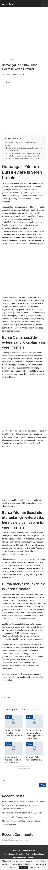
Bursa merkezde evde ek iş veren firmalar (24, 158)
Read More (34, 867)
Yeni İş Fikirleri (8, 4)
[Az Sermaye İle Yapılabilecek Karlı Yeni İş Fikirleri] (14, 748)
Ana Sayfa (17, 851)
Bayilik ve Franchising (35, 854)
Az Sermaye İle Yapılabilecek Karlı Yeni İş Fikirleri (22, 813)
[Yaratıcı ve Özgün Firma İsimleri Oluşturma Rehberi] (14, 721)
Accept (23, 867)
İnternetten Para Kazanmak (24, 858)
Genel (8, 717)
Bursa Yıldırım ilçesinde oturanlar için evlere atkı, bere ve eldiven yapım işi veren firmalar (24, 154)
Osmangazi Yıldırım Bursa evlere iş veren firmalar (21, 143)
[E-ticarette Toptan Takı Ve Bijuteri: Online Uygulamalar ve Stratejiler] (35, 721)
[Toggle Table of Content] (40, 139)
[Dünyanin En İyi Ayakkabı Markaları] (35, 748)
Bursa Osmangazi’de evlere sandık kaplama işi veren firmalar (25, 149)
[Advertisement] (24, 32)
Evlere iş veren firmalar (14, 854)
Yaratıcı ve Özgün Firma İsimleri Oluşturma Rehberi (23, 801)
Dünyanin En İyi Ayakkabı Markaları (17, 817)
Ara (3, 780)
